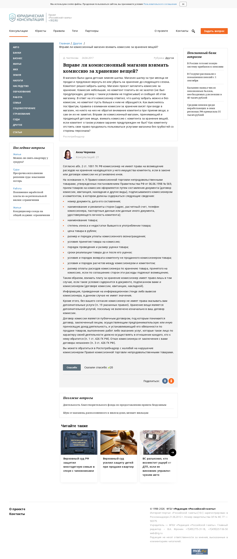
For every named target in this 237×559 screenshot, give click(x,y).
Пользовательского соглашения (160, 4)
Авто (16, 47)
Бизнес (17, 58)
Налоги (18, 80)
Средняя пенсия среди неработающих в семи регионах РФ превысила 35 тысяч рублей (204, 109)
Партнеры (92, 31)
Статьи (17, 132)
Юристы (40, 31)
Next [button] (173, 452)
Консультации (18, 31)
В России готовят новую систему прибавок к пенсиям (205, 65)
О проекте (161, 31)
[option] (79, 456)
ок (183, 4)
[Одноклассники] (171, 381)
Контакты (182, 31)
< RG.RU (53, 20)
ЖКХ (15, 69)
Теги (75, 31)
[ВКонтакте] (165, 381)
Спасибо (72, 367)
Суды (16, 119)
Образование (22, 91)
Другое (17, 124)
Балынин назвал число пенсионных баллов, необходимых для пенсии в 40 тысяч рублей (204, 92)
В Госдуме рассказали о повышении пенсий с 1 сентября (201, 77)
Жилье (17, 63)
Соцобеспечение (24, 108)
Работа (17, 97)
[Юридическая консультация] (26, 18)
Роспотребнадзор (73, 136)
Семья (17, 102)
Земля (17, 75)
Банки (17, 52)
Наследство (21, 86)
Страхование (21, 113)
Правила (59, 31)
